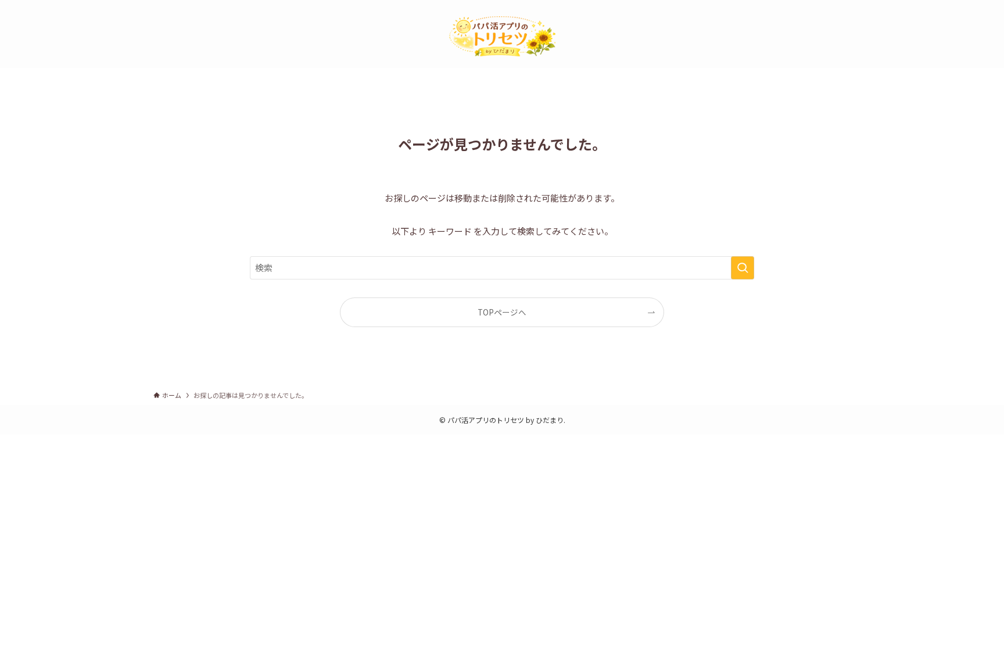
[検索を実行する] (742, 267)
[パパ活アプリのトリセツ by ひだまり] (502, 36)
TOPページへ (502, 312)
